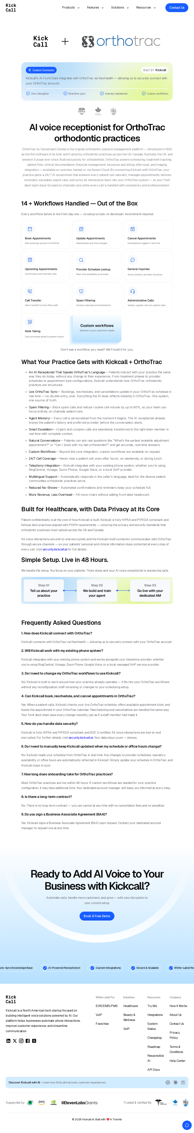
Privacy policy (175, 1035)
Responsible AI (155, 1058)
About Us (176, 1015)
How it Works (178, 1006)
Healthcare (130, 1006)
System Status (152, 1026)
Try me (152, 1006)
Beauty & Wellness (129, 1017)
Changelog (154, 1038)
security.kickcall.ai (55, 549)
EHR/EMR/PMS (107, 1006)
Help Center (178, 1061)
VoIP (99, 1015)
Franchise (102, 1024)
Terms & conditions (176, 1049)
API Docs (153, 1070)
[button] (69, 7)
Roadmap (153, 1047)
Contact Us (177, 1024)
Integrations (155, 1015)
